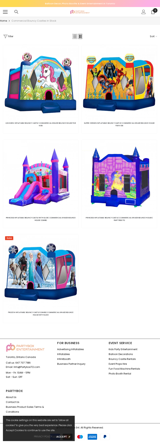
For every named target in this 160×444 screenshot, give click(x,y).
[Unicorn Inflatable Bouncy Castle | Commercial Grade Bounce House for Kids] (40, 82)
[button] (74, 36)
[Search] (16, 12)
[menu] (5, 12)
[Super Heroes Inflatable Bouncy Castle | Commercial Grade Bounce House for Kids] (119, 82)
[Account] (143, 12)
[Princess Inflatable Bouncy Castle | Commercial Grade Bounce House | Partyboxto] (119, 177)
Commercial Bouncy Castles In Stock (34, 20)
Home (3, 20)
